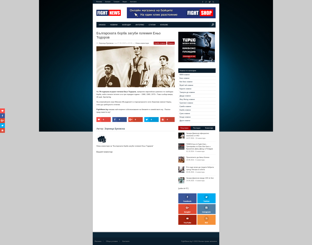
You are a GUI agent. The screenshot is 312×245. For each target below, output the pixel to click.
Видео (125, 2)
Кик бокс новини (186, 82)
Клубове (164, 25)
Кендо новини (185, 117)
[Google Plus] (206, 2)
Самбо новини (185, 106)
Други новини (185, 120)
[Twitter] (210, 2)
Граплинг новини (186, 103)
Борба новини (160, 43)
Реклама (99, 2)
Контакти (133, 2)
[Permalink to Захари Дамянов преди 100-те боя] (181, 180)
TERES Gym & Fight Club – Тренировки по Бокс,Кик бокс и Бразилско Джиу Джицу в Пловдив (199, 146)
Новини (113, 25)
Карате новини (185, 89)
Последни (196, 128)
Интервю (140, 25)
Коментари (209, 128)
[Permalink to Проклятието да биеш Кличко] (181, 159)
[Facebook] (203, 2)
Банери (107, 2)
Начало (102, 25)
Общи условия (112, 241)
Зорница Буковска (106, 43)
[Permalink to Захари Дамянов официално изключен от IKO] (181, 135)
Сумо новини (185, 113)
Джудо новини (185, 96)
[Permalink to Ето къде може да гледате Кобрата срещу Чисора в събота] (181, 169)
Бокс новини (184, 78)
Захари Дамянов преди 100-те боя (200, 178)
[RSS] (213, 2)
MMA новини (185, 75)
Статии (152, 25)
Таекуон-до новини (187, 92)
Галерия (116, 2)
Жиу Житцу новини (187, 99)
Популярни (184, 128)
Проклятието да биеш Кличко (197, 157)
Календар (126, 25)
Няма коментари (142, 43)
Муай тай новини (186, 85)
